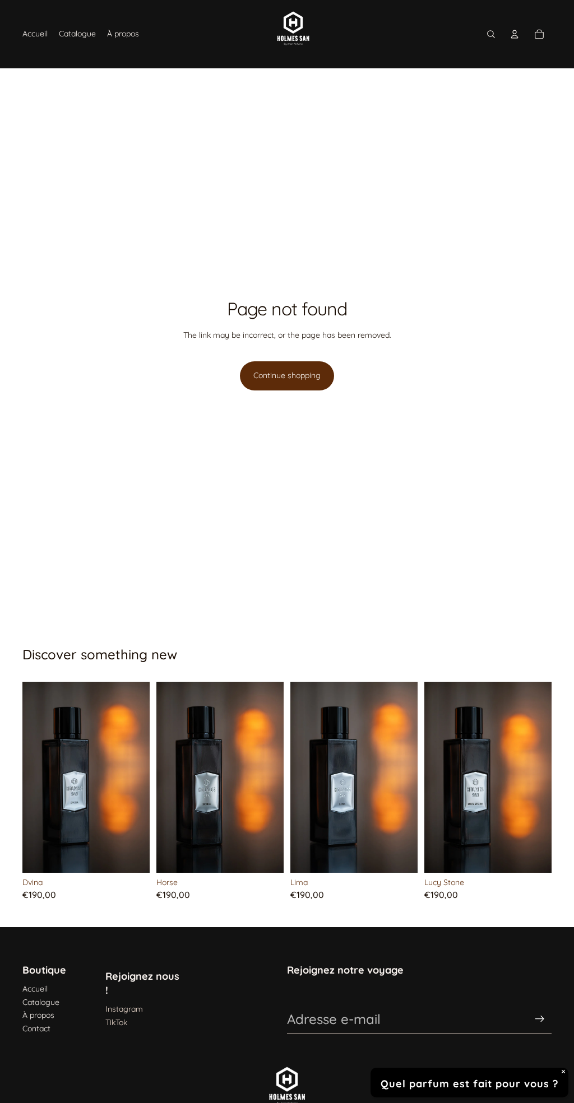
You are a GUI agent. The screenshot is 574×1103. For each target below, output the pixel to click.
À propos (38, 1015)
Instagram (124, 1009)
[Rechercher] (491, 34)
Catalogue (40, 1002)
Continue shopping (287, 375)
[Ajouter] (132, 855)
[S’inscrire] (540, 1019)
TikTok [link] (116, 1022)
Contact (36, 1028)
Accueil (35, 989)
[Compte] (514, 34)
